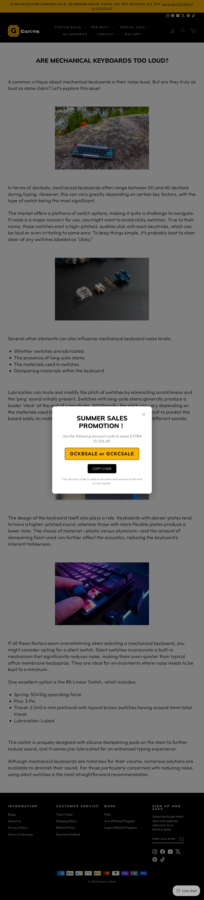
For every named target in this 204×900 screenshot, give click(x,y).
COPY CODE (102, 469)
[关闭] (144, 414)
